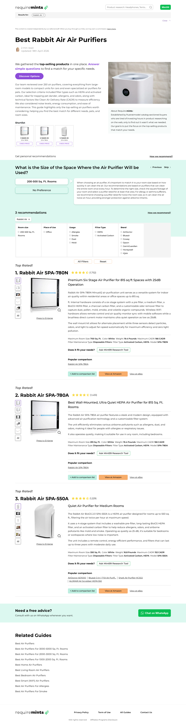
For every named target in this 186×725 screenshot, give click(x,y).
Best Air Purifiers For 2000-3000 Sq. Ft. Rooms (41, 654)
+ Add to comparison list (82, 374)
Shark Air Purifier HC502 (131, 578)
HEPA (100, 232)
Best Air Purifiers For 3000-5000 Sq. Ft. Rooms (41, 648)
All (18, 315)
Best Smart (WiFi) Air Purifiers (32, 680)
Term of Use (104, 712)
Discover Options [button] (29, 76)
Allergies (75, 232)
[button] (93, 21)
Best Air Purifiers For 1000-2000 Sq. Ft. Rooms (41, 659)
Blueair (126, 235)
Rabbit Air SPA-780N (78, 467)
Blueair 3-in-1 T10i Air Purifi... (102, 578)
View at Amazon (113, 374)
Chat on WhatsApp (156, 613)
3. (42, 498)
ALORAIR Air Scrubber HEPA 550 (85, 581)
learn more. (111, 29)
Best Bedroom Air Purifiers (30, 675)
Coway (125, 239)
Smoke (74, 235)
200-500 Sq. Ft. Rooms (41, 181)
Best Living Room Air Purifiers (32, 670)
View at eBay (136, 374)
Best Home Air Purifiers (28, 664)
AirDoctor (127, 232)
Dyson (125, 242)
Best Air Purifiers (24, 643)
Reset (103, 261)
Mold (73, 242)
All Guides (125, 712)
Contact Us (146, 712)
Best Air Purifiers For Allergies (32, 686)
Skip (166, 167)
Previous (157, 167)
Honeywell (127, 250)
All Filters (83, 261)
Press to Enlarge (44, 318)
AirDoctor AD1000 (77, 578)
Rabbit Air (37, 15)
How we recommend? (161, 156)
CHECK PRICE (24, 143)
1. (41, 273)
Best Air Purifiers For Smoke (31, 691)
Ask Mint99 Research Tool (113, 349)
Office (48, 232)
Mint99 (165, 7)
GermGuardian (129, 246)
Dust (73, 239)
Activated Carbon (105, 235)
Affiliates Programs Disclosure (103, 720)
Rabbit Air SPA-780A (78, 364)
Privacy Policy (81, 712)
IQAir (125, 253)
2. (42, 395)
